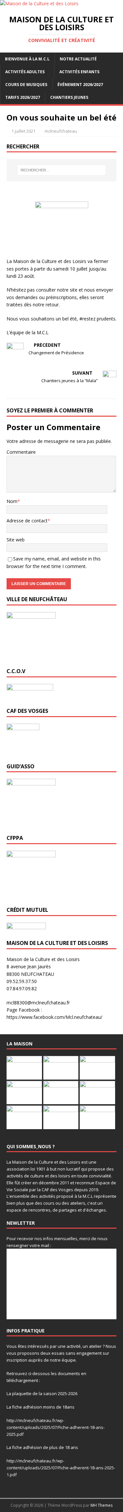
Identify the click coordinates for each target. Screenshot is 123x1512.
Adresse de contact (27, 520)
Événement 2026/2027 (80, 84)
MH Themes (102, 1505)
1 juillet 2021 (23, 131)
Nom (12, 501)
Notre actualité (78, 59)
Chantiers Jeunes (69, 97)
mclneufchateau (61, 131)
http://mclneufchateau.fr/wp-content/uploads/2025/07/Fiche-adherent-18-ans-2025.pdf (56, 1427)
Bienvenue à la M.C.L (27, 59)
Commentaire (21, 452)
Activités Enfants (79, 72)
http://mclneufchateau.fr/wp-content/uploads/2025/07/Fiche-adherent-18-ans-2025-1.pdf (61, 1468)
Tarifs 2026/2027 (22, 97)
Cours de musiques (26, 84)
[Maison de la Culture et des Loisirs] (39, 3)
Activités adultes (25, 72)
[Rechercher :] (61, 170)
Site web (16, 540)
